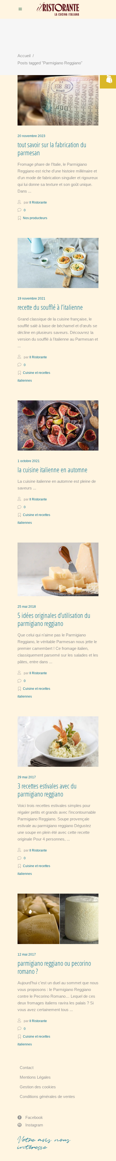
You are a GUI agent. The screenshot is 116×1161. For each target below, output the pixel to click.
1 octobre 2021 (29, 461)
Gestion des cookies (38, 1087)
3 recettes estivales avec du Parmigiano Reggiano (47, 790)
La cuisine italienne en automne (52, 469)
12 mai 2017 (27, 954)
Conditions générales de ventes (47, 1096)
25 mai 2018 (27, 607)
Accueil (24, 55)
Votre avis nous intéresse (44, 1143)
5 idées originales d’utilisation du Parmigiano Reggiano (54, 619)
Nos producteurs (35, 218)
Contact (26, 1067)
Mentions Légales (35, 1077)
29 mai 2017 (27, 777)
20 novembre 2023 (31, 136)
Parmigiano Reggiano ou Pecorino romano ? (54, 967)
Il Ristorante (38, 202)
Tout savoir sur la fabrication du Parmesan (52, 148)
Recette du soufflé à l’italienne (50, 307)
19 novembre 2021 (31, 298)
